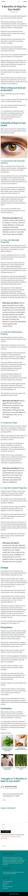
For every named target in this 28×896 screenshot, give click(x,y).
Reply (4, 800)
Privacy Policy (6, 883)
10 (12, 518)
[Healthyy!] (3, 1)
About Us (5, 884)
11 (8, 537)
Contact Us (5, 888)
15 (18, 623)
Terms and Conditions (7, 881)
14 (14, 602)
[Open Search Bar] (19, 1)
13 (13, 586)
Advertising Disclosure (8, 886)
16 (21, 646)
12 (5, 582)
